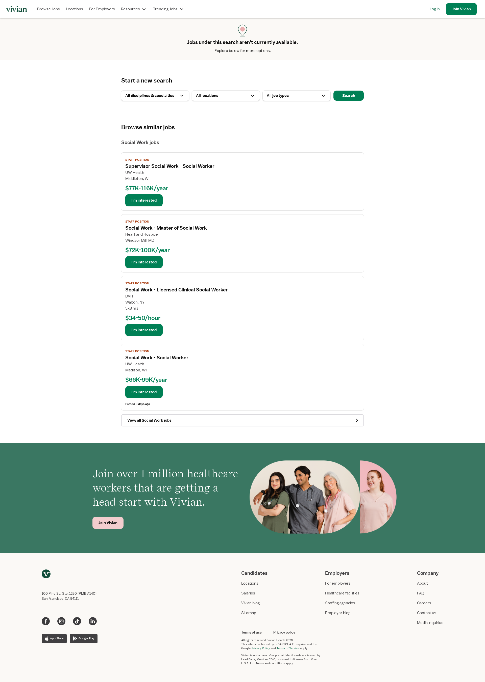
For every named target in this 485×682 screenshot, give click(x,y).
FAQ (420, 593)
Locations (74, 9)
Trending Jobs (165, 9)
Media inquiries (430, 622)
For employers (338, 583)
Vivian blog (250, 603)
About (422, 583)
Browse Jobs (48, 9)
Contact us (426, 612)
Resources (130, 9)
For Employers (102, 9)
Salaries (248, 593)
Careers (424, 603)
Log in (435, 9)
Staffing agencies (340, 603)
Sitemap (248, 612)
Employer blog (337, 612)
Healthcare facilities (342, 593)
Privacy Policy (261, 648)
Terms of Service (288, 648)
